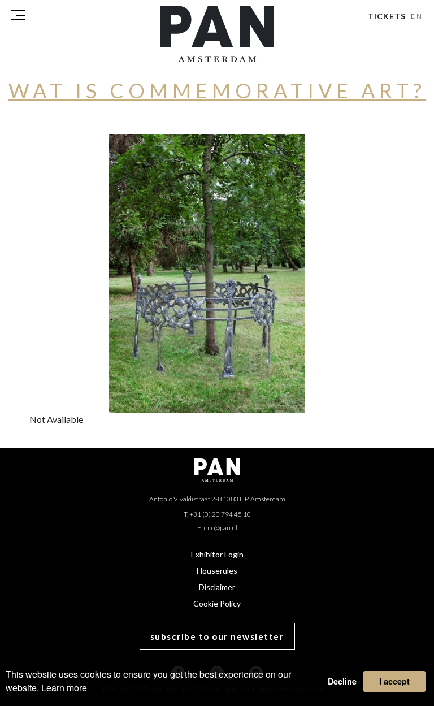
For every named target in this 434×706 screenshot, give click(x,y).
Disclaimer (217, 587)
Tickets (387, 16)
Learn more (64, 687)
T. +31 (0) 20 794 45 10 (217, 514)
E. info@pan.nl (217, 527)
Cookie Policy (217, 603)
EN (417, 16)
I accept (394, 681)
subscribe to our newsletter (217, 636)
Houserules (217, 570)
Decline (342, 681)
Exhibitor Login (217, 554)
